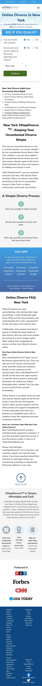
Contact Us (28, 660)
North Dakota (10, 669)
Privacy (28, 666)
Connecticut (10, 621)
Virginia (28, 616)
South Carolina (10, 678)
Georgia (8, 629)
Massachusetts (11, 646)
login (33, 2)
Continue (15, 73)
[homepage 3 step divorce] (19, 7)
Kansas (8, 639)
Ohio (7, 671)
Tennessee (28, 610)
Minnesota (9, 650)
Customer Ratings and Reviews (17, 113)
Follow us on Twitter (28, 682)
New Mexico (10, 664)
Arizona (8, 614)
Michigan (9, 648)
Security (28, 668)
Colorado (9, 618)
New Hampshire (11, 660)
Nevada (8, 658)
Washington (28, 618)
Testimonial (28, 671)
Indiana (8, 637)
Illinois (8, 635)
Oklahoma (9, 673)
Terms (29, 662)
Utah (28, 614)
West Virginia (29, 621)
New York (9, 667)
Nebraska (9, 655)
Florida (8, 627)
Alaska (8, 612)
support (23, 2)
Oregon (8, 675)
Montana (9, 652)
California (9, 616)
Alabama (9, 610)
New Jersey (9, 662)
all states (10, 2)
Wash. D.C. (9, 625)
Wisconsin (28, 623)
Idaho (8, 632)
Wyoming (28, 625)
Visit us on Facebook (28, 677)
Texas (28, 612)
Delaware (9, 623)
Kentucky (9, 641)
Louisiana (9, 644)
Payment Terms (28, 664)
